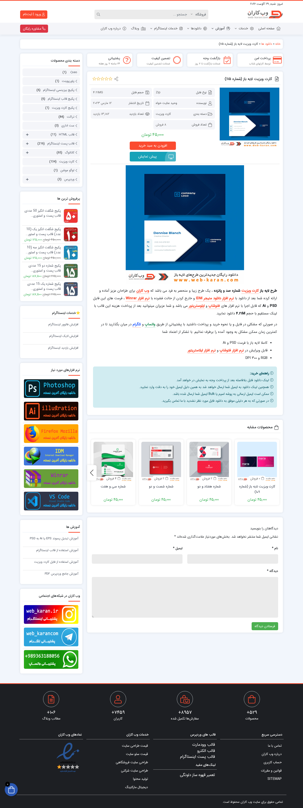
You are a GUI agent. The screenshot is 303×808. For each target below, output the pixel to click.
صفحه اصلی (266, 28)
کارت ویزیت (163, 114)
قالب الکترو (206, 751)
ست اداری (67, 125)
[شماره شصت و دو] (161, 462)
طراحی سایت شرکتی (134, 770)
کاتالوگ (69, 152)
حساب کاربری (272, 762)
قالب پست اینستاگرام (60, 143)
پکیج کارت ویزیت (63, 107)
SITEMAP (274, 778)
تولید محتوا (140, 778)
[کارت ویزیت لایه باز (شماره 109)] (257, 462)
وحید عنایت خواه (166, 103)
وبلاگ (135, 28)
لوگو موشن (67, 170)
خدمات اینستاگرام (166, 28)
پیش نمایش (147, 156)
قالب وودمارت (203, 744)
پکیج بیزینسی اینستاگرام (58, 90)
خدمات (243, 28)
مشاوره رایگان (32, 28)
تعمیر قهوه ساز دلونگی (197, 775)
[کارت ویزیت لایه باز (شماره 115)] (249, 117)
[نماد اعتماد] (67, 757)
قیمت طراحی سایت (135, 745)
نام (275, 548)
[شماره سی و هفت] (113, 462)
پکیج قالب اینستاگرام (61, 98)
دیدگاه (272, 571)
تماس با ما (275, 745)
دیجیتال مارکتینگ (136, 787)
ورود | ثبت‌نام (32, 14)
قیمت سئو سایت (137, 754)
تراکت (70, 116)
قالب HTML (66, 134)
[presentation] (92, 472)
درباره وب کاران (111, 28)
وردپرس (69, 179)
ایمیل (178, 548)
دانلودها (196, 28)
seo (74, 72)
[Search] (99, 14)
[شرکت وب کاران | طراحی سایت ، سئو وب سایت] (265, 14)
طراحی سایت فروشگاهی (132, 762)
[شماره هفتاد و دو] (209, 462)
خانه (278, 43)
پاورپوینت (68, 81)
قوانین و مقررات (271, 770)
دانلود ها (266, 43)
